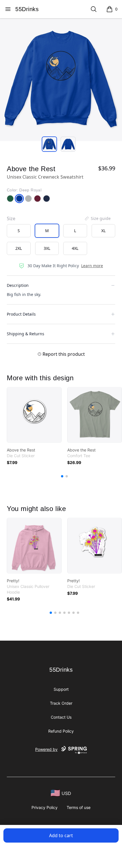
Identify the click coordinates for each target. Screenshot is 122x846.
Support (61, 689)
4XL (75, 248)
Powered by (46, 749)
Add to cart (61, 835)
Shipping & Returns (25, 333)
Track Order (61, 703)
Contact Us (61, 717)
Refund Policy (61, 731)
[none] (97, 218)
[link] (34, 414)
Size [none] (11, 218)
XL (103, 230)
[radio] (19, 230)
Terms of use (79, 807)
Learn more (92, 265)
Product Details (21, 314)
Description (18, 285)
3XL (47, 248)
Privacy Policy (44, 807)
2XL (18, 248)
